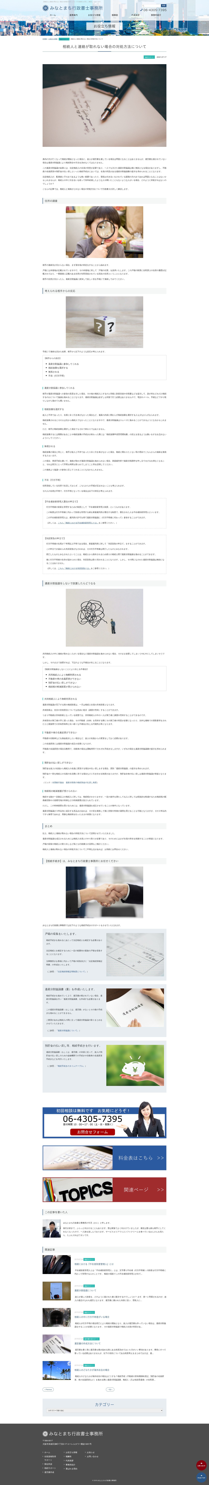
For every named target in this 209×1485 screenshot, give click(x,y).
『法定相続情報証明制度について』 (71, 971)
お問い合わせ (92, 1456)
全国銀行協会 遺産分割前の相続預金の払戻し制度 (74, 782)
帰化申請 (48, 1464)
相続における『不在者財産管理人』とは (94, 1264)
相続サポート (50, 1468)
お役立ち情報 (94, 16)
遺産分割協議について (85, 1290)
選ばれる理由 (71, 1468)
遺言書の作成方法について (88, 1343)
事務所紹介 (156, 16)
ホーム (53, 16)
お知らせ (91, 1452)
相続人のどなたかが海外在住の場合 (92, 1370)
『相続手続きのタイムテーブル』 (70, 1065)
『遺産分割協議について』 (67, 1030)
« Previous (48, 1389)
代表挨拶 (135, 16)
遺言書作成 (49, 1472)
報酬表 (115, 16)
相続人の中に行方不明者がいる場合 (92, 1317)
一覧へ (110, 1389)
